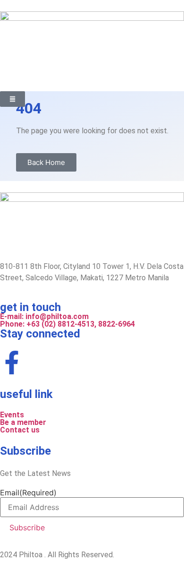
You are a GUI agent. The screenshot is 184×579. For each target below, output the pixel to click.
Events (12, 414)
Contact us (20, 429)
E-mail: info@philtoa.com (44, 316)
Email (28, 492)
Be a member (23, 422)
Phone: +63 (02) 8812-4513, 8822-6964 (68, 324)
